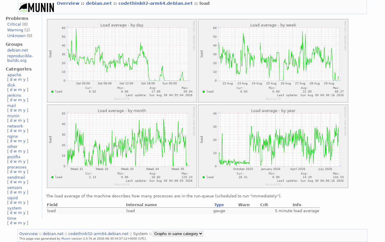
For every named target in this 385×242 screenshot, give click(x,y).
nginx (12, 136)
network (15, 126)
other (12, 146)
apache (14, 75)
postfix (13, 157)
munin (13, 116)
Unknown (16, 35)
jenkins (14, 95)
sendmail (16, 177)
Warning (15, 30)
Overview (69, 3)
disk (11, 85)
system (14, 208)
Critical (14, 24)
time (11, 218)
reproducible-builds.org (20, 58)
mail (11, 105)
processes (17, 167)
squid (12, 198)
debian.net (99, 3)
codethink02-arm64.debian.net (156, 3)
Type (219, 205)
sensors (14, 187)
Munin (65, 238)
